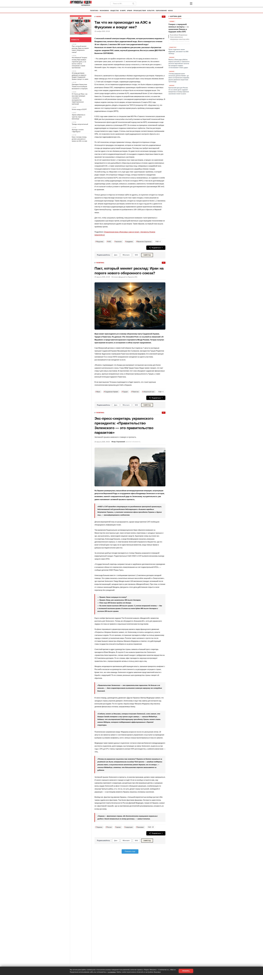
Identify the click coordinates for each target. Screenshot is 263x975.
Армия (129, 10)
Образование (161, 10)
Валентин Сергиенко (143, 241)
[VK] (185, 4)
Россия (109, 827)
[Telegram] (180, 4)
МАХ (136, 255)
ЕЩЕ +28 (151, 827)
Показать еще (130, 851)
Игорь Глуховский (118, 441)
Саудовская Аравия (111, 391)
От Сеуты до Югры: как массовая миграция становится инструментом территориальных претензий (79, 99)
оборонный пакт (148, 391)
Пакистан (135, 391)
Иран (98, 391)
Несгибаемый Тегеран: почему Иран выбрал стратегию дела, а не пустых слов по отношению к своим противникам (79, 62)
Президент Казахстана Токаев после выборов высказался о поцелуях (80, 86)
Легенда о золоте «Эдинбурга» (78, 130)
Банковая (140, 827)
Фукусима (99, 241)
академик (129, 241)
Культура (151, 10)
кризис (118, 827)
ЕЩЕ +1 (158, 241)
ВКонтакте (126, 255)
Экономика (104, 10)
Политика (94, 10)
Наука (170, 10)
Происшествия (139, 10)
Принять (186, 971)
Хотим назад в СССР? (79, 109)
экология (118, 241)
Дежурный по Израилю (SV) (128, 277)
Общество (114, 10)
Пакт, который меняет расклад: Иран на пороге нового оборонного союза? (80, 49)
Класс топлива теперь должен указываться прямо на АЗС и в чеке (79, 139)
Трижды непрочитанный (80, 124)
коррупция (129, 827)
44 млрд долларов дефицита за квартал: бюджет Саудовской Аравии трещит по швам (80, 76)
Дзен (115, 255)
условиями (112, 972)
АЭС (109, 241)
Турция (125, 391)
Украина (99, 827)
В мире (123, 10)
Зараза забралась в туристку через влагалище (78, 117)
